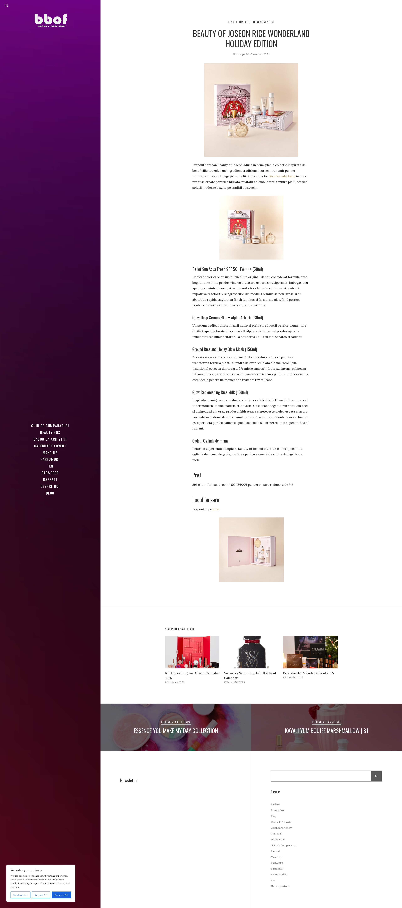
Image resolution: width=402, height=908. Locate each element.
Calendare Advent (50, 445)
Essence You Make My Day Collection (176, 730)
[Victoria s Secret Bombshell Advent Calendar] (251, 652)
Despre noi (50, 486)
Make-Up (50, 452)
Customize (20, 895)
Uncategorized (280, 886)
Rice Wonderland (282, 176)
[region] (40, 883)
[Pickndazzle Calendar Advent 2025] (310, 652)
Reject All (41, 895)
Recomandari (279, 874)
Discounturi (278, 839)
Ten (50, 465)
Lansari (275, 851)
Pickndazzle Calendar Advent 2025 (308, 673)
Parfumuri (50, 459)
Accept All (61, 895)
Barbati (50, 479)
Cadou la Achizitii (50, 439)
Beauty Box (50, 432)
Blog (50, 492)
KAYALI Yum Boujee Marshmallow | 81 (326, 730)
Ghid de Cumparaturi (50, 425)
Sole (216, 509)
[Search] (376, 776)
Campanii (276, 833)
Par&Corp (50, 472)
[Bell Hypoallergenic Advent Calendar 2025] (192, 652)
